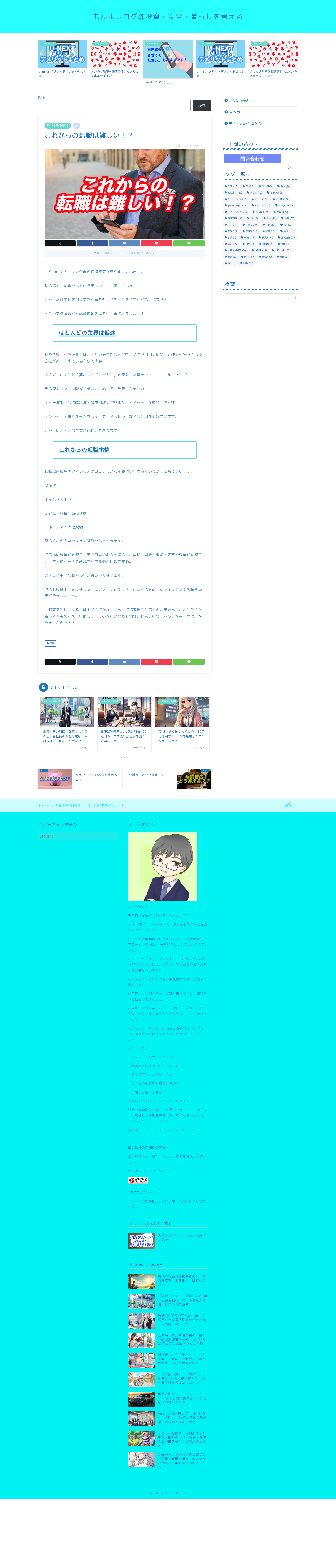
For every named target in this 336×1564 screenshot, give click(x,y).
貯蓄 (232, 256)
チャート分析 (237, 205)
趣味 (284, 256)
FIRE (233, 186)
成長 (249, 237)
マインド (262, 205)
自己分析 (282, 250)
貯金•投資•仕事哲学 (58, 125)
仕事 (282, 211)
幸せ (288, 231)
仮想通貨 (235, 218)
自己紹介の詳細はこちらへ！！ (152, 1147)
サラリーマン (237, 199)
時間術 (267, 243)
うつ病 (267, 186)
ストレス (261, 199)
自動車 (261, 250)
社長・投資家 (237, 250)
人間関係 (262, 211)
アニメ (256, 192)
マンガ (234, 112)
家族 (232, 231)
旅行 (232, 243)
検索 (41, 97)
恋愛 (232, 237)
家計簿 (251, 231)
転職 (51, 643)
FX (250, 186)
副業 (271, 218)
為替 (285, 243)
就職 (270, 231)
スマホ (282, 199)
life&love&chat (243, 100)
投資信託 (288, 237)
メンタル (285, 205)
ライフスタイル (238, 211)
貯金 (249, 256)
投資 (267, 237)
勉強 (289, 218)
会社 (254, 218)
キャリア (277, 192)
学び (270, 224)
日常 (249, 243)
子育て (251, 224)
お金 (285, 186)
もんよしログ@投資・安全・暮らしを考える (168, 16)
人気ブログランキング (143, 1192)
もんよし (235, 192)
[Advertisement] (137, 1531)
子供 (232, 224)
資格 (267, 256)
